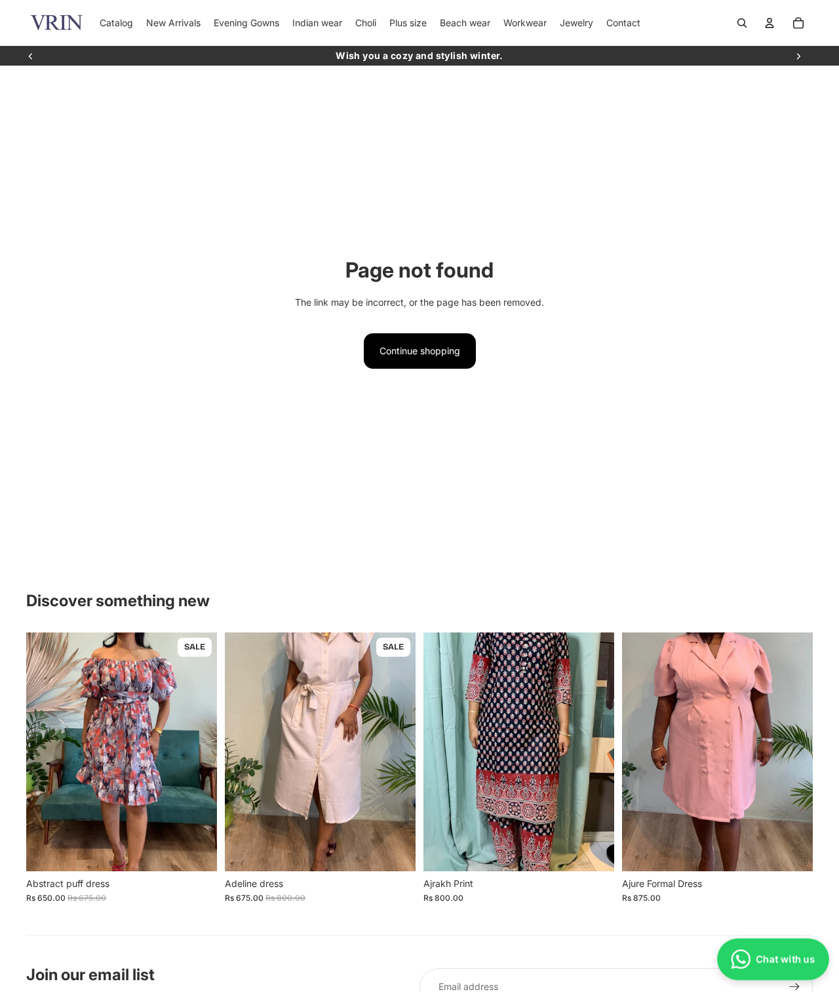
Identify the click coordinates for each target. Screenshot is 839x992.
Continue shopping (420, 350)
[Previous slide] (30, 55)
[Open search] (742, 23)
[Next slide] (798, 55)
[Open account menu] (769, 23)
